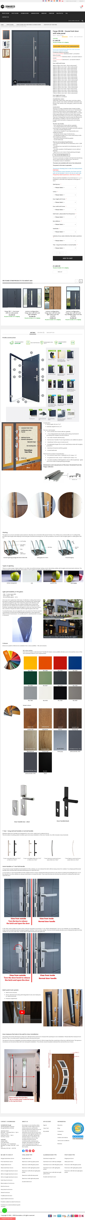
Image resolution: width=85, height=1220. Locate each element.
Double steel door (27, 1181)
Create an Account (71, 1)
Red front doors (5, 1186)
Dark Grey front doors (6, 1180)
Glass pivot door (69, 1161)
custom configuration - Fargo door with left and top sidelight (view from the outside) (73, 314)
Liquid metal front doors (7, 1198)
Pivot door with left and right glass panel (74, 1171)
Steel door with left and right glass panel (31, 1171)
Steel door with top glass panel (30, 1161)
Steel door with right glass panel (30, 1168)
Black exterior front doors (7, 1183)
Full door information (61, 155)
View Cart (46, 1128)
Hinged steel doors (6, 1164)
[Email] (53, 276)
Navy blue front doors (6, 1189)
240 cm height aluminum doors (9, 1171)
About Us (60, 1125)
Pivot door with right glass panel (73, 1168)
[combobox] (76, 20)
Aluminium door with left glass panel (53, 1164)
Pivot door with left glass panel (73, 1164)
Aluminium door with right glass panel (51, 1168)
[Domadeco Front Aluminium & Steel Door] (8, 7)
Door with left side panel (50, 24)
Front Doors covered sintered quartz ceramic (10, 1205)
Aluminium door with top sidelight (52, 1161)
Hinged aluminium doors (7, 1158)
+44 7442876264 (11, 1144)
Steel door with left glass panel (30, 1164)
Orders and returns (63, 1137)
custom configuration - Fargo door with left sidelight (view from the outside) (53, 314)
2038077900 (4, 1141)
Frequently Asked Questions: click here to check (66, 174)
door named (58, 53)
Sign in (45, 1125)
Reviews (41, 332)
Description (50, 332)
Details (32, 332)
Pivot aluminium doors (7, 1161)
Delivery (60, 1134)
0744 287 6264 (5, 1142)
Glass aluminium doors (7, 1168)
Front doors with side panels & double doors (29, 24)
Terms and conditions (63, 1140)
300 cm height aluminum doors (9, 1177)
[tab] (32, 332)
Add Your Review (78, 36)
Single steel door (26, 1158)
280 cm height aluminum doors (9, 1174)
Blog (59, 1128)
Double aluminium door (49, 1177)
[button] (6, 44)
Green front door (5, 1192)
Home (2, 24)
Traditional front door (6, 1195)
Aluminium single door (49, 1158)
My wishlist (46, 1131)
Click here (55, 170)
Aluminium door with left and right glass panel (52, 1173)
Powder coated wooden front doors (10, 1202)
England (80, 178)
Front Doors (10, 24)
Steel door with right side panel (30, 1178)
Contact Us (60, 1131)
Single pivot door (69, 1158)
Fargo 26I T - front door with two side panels (12, 312)
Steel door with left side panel (30, 1175)
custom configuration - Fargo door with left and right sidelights (32, 313)
